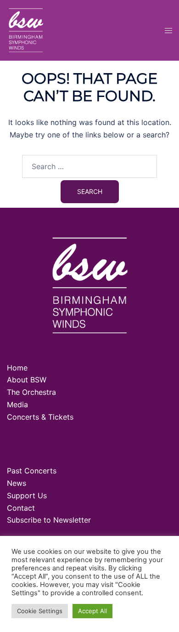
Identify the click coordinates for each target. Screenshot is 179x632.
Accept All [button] (92, 611)
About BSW (26, 379)
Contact (21, 507)
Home (17, 367)
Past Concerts (31, 470)
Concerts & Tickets (40, 416)
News (16, 483)
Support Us (27, 495)
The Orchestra (31, 392)
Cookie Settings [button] (39, 611)
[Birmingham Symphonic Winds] (26, 29)
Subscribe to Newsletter (49, 519)
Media (17, 404)
